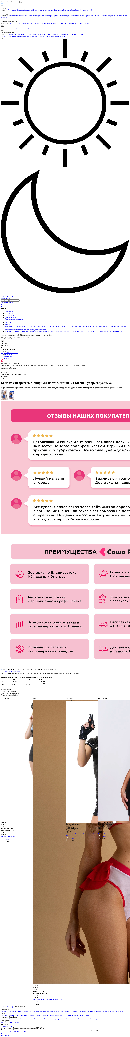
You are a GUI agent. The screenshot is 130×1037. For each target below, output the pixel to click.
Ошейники (31, 29)
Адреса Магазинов (30, 36)
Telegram (4, 353)
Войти (11, 302)
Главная (4, 1031)
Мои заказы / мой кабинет (10, 1011)
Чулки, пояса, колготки (62, 331)
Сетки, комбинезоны (28, 34)
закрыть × (4, 10)
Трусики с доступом (43, 34)
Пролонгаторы (58, 23)
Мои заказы (5, 1035)
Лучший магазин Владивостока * (97, 1011)
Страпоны (119, 16)
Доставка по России (21, 1015)
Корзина (13, 1032)
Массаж (66, 23)
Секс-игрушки (6, 14)
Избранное (5, 302)
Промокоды (74, 1011)
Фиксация (39, 29)
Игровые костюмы (14, 34)
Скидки (61, 1011)
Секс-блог (61, 36)
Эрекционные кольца (77, 16)
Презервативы (31, 23)
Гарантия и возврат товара (47, 1015)
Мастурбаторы (10, 313)
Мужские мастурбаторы (61, 16)
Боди (114, 331)
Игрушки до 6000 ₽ (86, 10)
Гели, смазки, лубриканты (17, 23)
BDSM (3, 27)
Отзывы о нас (54, 1011)
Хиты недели (58, 10)
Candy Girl (9, 354)
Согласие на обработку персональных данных (94, 1019)
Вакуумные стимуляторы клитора (28, 16)
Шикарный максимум (24, 10)
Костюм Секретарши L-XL (107, 834)
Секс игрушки (14, 326)
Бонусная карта (24, 1011)
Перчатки (108, 331)
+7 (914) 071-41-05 (7, 296)
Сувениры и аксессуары (89, 326)
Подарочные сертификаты (14, 319)
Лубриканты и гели (11, 317)
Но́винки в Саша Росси (71, 10)
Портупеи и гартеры (78, 331)
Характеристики (14, 671)
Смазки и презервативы (9, 21)
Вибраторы (12, 16)
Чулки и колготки (57, 34)
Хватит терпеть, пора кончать (42, 10)
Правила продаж (72, 1019)
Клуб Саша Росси (43, 36)
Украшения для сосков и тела (36, 330)
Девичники (54, 36)
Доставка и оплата (7, 36)
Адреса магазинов (7, 1026)
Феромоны (72, 23)
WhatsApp (14, 353)
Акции (67, 1011)
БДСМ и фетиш (62, 326)
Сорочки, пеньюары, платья (73, 34)
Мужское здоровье (11, 328)
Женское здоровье (75, 326)
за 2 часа (6, 839)
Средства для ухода (83, 23)
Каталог (10, 1031)
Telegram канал (6, 1008)
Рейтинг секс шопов (116, 1011)
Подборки (4, 8)
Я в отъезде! (12, 10)
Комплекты (120, 331)
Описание (4, 671)
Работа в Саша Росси (16, 1019)
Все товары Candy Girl (8, 356)
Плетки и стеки (21, 29)
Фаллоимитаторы (46, 16)
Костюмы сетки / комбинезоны (29, 331)
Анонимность (19, 36)
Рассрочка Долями (82, 1015)
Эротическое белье (7, 33)
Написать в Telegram (19, 1008)
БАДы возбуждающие (44, 23)
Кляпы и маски (48, 29)
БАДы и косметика (50, 326)
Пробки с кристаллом (92, 16)
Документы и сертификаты (66, 1015)
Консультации (122, 326)
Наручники (12, 29)
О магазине (5, 1019)
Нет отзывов (5, 358)
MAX (9, 353)
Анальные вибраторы (107, 16)
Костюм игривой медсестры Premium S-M (47, 999)
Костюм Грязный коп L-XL (10, 836)
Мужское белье (20, 330)
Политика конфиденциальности (55, 1019)
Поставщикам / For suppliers (33, 1019)
